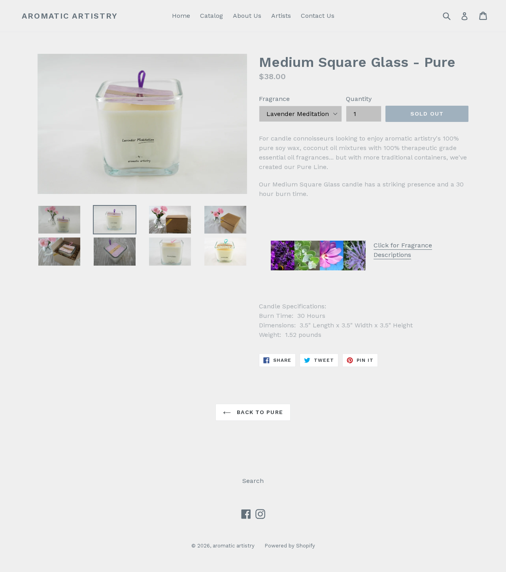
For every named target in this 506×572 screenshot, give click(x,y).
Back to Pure (259, 412)
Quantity (359, 99)
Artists (281, 15)
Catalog (211, 15)
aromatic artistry (70, 16)
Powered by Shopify (289, 546)
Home (181, 15)
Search (253, 481)
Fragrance (274, 99)
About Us (247, 15)
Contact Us (317, 15)
